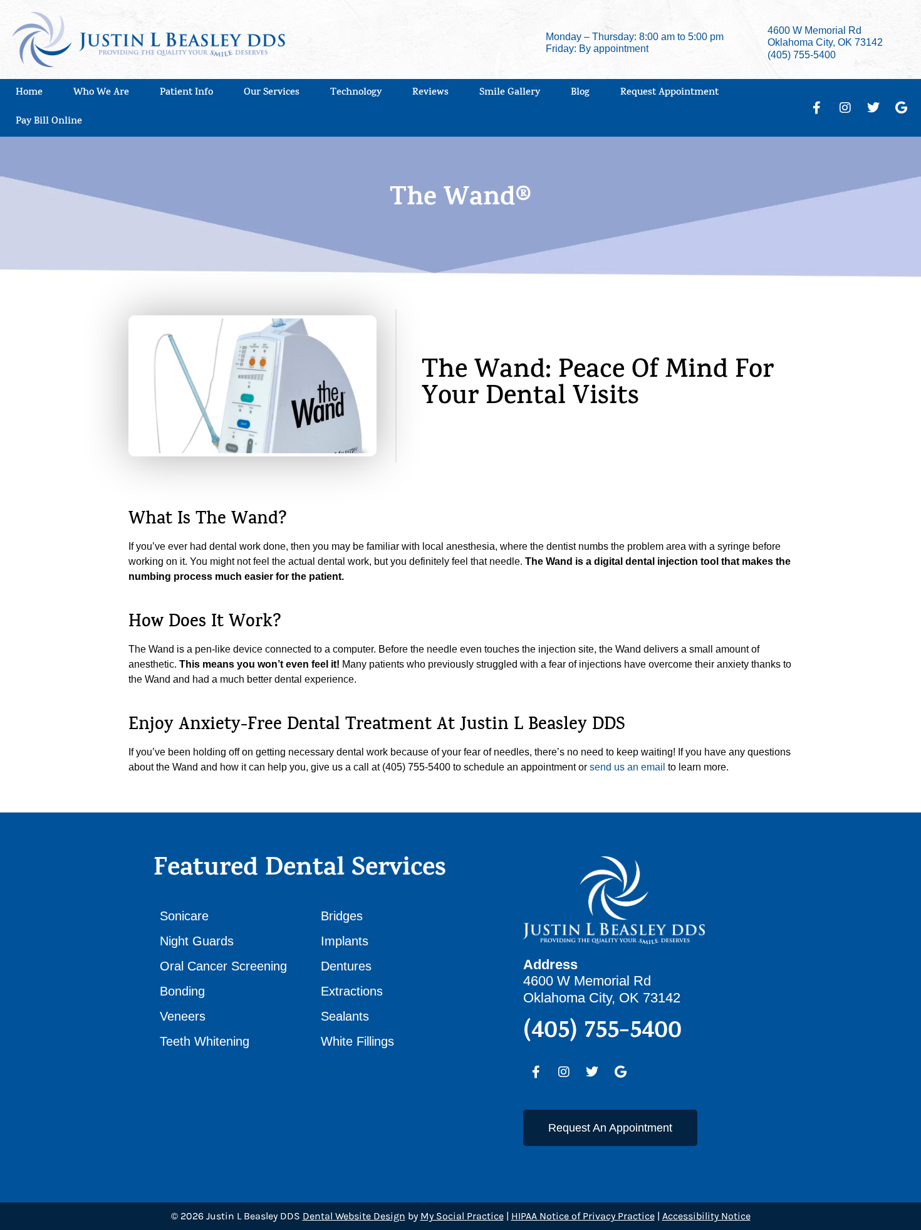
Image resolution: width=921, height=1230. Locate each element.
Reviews (430, 93)
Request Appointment (669, 93)
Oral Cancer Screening (223, 966)
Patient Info (186, 93)
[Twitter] (873, 107)
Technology (356, 93)
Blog (580, 93)
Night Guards (197, 941)
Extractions (352, 991)
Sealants (345, 1016)
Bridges (342, 916)
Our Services (271, 93)
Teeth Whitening (204, 1041)
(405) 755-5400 (802, 55)
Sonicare (184, 916)
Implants (344, 941)
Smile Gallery (509, 93)
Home (29, 93)
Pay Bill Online (49, 122)
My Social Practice (462, 1216)
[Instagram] (845, 107)
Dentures (346, 966)
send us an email (627, 767)
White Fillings (357, 1041)
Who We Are (101, 93)
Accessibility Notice (706, 1216)
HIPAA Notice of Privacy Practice (583, 1216)
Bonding (182, 991)
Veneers (183, 1016)
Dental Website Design (354, 1216)
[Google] (901, 107)
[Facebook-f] (817, 107)
